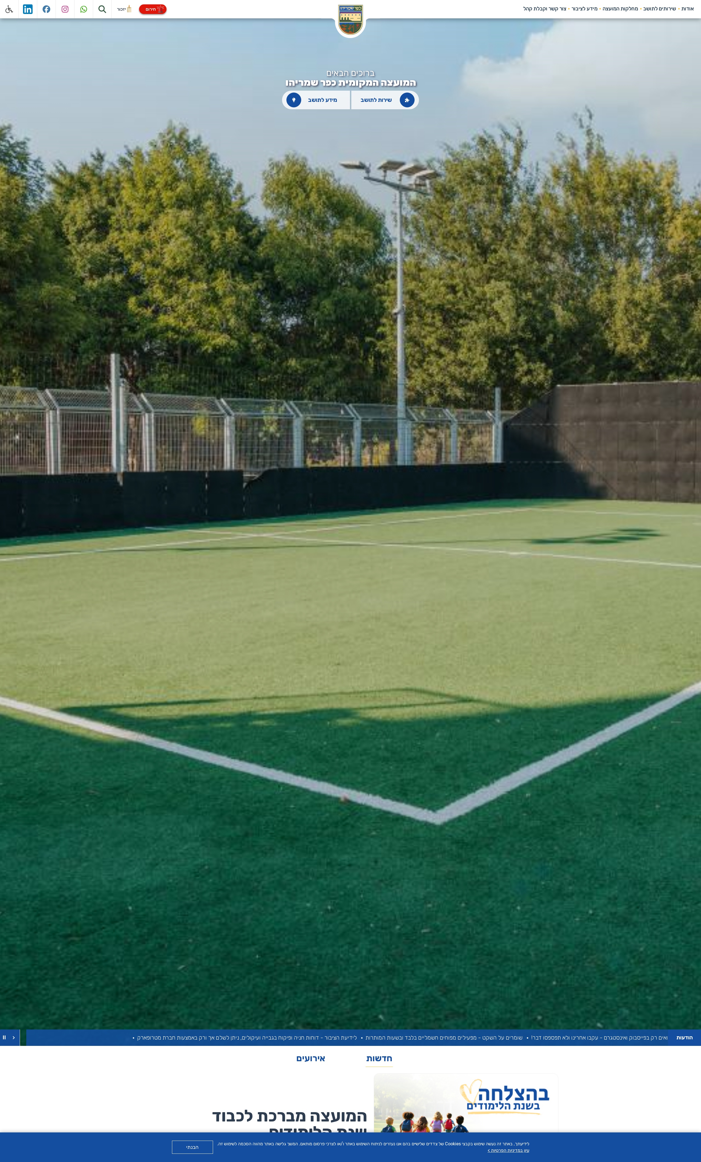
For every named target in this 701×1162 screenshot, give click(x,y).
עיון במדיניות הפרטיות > (508, 1150)
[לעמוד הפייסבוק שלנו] (46, 9)
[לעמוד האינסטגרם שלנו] (65, 9)
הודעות (684, 1037)
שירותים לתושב (659, 8)
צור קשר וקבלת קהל (544, 8)
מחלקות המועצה (620, 8)
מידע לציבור (584, 8)
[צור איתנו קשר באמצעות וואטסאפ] (83, 9)
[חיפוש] (102, 9)
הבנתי (192, 1147)
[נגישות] (9, 9)
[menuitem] (688, 8)
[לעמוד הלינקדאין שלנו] (28, 9)
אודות (687, 8)
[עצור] (4, 1038)
